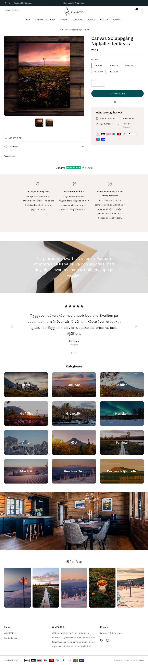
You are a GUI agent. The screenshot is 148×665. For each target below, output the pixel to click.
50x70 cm (98, 71)
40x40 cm (114, 65)
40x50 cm (129, 65)
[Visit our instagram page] (10, 3)
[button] (71, 353)
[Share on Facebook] (114, 102)
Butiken (91, 20)
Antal (93, 80)
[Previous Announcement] (54, 3)
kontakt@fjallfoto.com (23, 3)
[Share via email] (120, 102)
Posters (63, 20)
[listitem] (73, 3)
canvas (12, 156)
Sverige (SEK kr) (11, 10)
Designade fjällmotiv (45, 20)
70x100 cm (114, 71)
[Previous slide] (12, 326)
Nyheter (104, 20)
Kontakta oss (10, 638)
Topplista (117, 20)
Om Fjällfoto (10, 633)
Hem (28, 20)
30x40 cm (98, 65)
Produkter (78, 20)
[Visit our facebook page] (5, 3)
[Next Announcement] (94, 3)
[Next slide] (135, 326)
